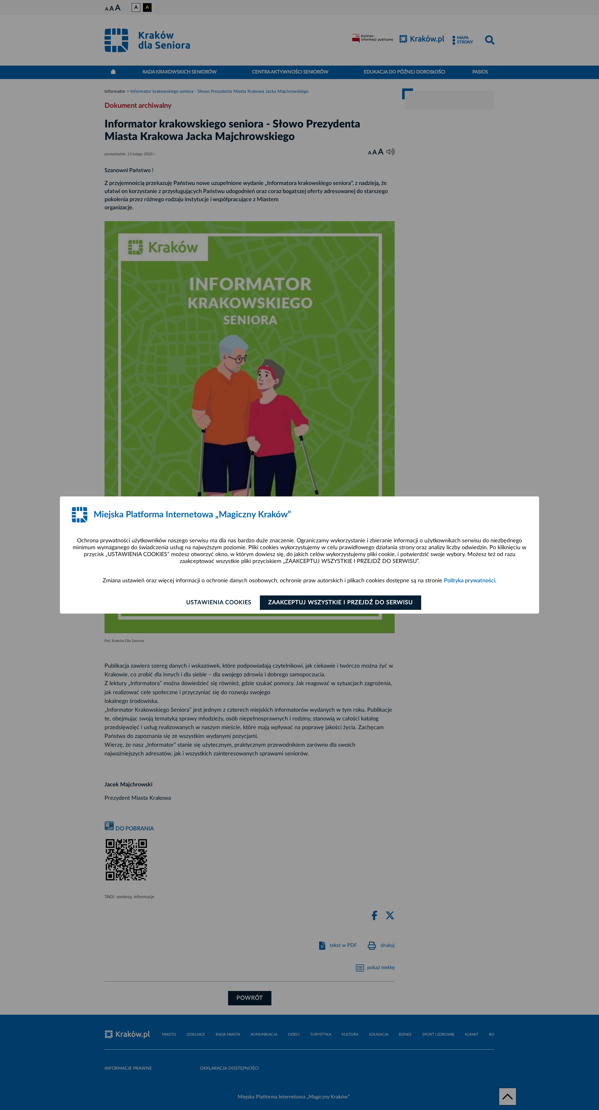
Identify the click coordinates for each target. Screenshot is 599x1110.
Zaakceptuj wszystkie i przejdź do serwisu (340, 602)
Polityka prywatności (469, 581)
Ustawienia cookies (218, 602)
